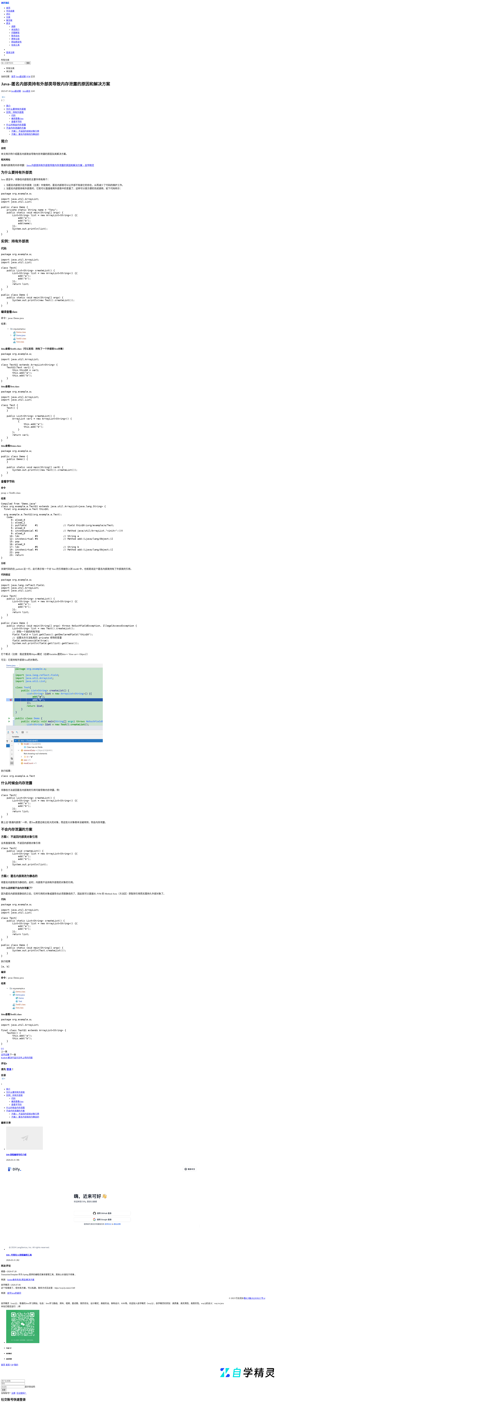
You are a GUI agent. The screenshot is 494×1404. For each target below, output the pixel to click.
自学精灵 (5, 3)
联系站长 (15, 36)
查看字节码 (16, 122)
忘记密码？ (21, 1393)
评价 (8, 14)
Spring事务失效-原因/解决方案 (20, 1280)
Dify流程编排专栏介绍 (16, 1155)
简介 (8, 106)
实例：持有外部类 (15, 112)
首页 (8, 8)
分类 (8, 17)
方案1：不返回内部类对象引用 (25, 131)
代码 (13, 115)
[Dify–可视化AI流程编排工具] (103, 1249)
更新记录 (15, 39)
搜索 (28, 63)
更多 (8, 23)
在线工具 (15, 45)
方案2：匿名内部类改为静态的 (25, 134)
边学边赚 (5, 1055)
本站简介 (15, 29)
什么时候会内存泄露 (16, 125)
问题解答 (15, 33)
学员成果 (10, 11)
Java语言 (26, 91)
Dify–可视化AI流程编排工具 (19, 1255)
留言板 (9, 20)
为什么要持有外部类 (16, 109)
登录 (9, 1069)
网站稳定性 (16, 42)
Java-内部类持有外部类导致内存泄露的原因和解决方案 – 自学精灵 (60, 165)
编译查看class (17, 118)
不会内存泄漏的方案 (16, 128)
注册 (13, 1393)
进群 (13, 26)
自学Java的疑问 (14, 1293)
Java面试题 (16, 91)
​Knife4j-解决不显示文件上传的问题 (17, 1058)
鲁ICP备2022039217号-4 (254, 1298)
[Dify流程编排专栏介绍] (24, 1149)
